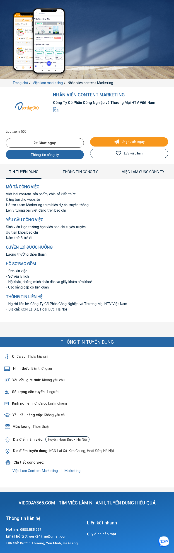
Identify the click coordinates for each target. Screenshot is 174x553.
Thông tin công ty (45, 154)
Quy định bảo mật (101, 534)
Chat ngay (47, 143)
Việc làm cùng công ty (143, 171)
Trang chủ (20, 83)
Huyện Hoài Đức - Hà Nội (67, 439)
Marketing (72, 471)
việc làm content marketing (35, 470)
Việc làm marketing (48, 83)
